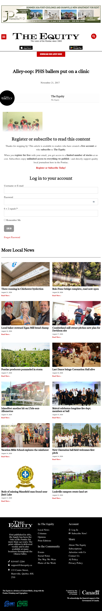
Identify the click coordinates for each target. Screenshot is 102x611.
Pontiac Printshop (9, 593)
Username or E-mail (14, 185)
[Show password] (93, 202)
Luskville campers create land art (70, 492)
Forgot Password (12, 237)
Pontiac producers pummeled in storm (21, 369)
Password (8, 197)
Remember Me (13, 220)
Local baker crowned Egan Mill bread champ (25, 328)
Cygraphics (23, 593)
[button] (3, 36)
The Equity (57, 96)
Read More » (5, 295)
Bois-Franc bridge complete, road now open (75, 289)
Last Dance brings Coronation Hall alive (73, 369)
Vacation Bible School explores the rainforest (25, 450)
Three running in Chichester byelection (22, 289)
